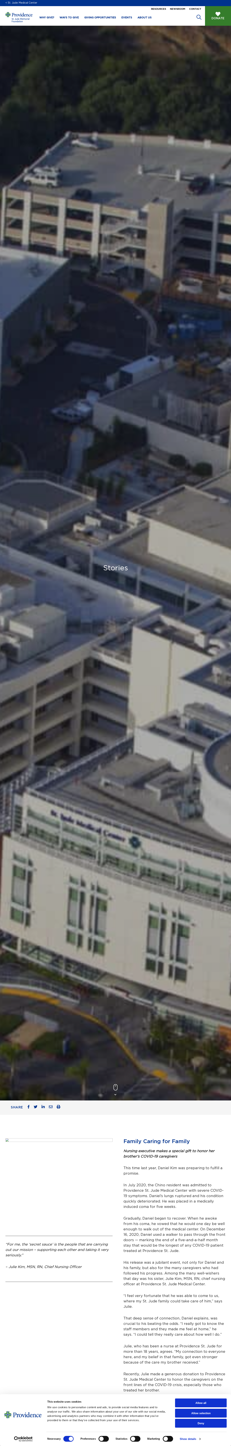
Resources (158, 9)
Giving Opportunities (100, 17)
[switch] (104, 1439)
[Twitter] (37, 1107)
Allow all (200, 1402)
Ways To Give (69, 17)
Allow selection (201, 1413)
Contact (195, 9)
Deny (201, 1423)
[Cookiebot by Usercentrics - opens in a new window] (23, 1439)
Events (126, 17)
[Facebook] (30, 1107)
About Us (145, 17)
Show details (188, 1438)
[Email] (52, 1107)
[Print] (60, 1107)
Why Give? (46, 17)
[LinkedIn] (44, 1107)
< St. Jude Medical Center (21, 3)
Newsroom (177, 9)
